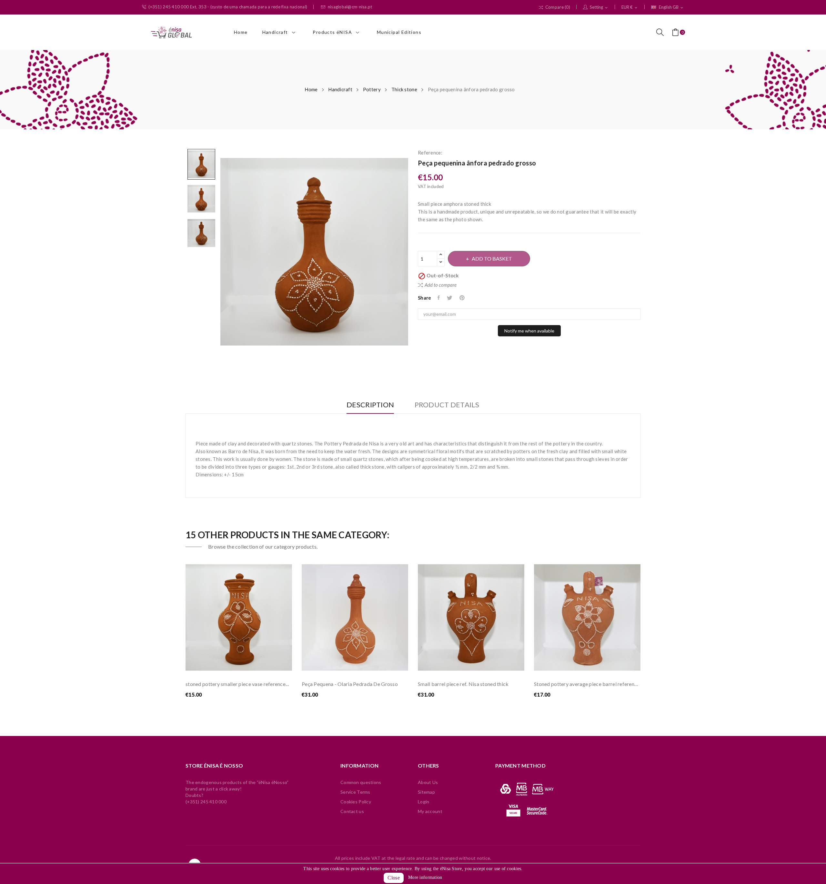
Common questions (360, 782)
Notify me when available (529, 330)
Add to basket (492, 258)
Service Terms (355, 792)
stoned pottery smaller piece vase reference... (237, 684)
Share (439, 298)
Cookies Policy (355, 801)
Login (423, 801)
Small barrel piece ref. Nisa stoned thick (463, 684)
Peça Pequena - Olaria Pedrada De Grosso (350, 684)
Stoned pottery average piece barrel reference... (587, 684)
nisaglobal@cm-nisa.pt (350, 7)
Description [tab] (370, 405)
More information (425, 877)
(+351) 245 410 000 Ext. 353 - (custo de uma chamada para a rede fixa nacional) (227, 7)
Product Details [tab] (447, 405)
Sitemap (426, 792)
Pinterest (462, 298)
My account (430, 811)
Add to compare (441, 285)
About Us (428, 782)
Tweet (450, 298)
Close (393, 877)
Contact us (352, 811)
